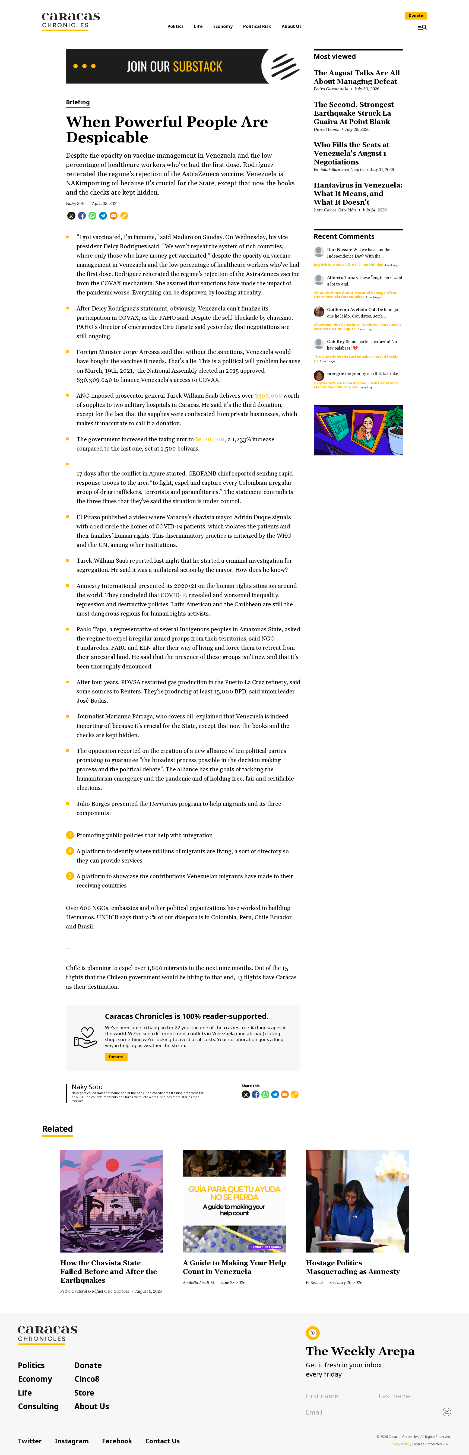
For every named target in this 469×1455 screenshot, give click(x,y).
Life (198, 26)
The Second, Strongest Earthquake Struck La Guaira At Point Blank (354, 113)
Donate (416, 15)
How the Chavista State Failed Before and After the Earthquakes (108, 1272)
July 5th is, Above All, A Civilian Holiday (348, 264)
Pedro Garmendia (331, 88)
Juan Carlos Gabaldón (335, 210)
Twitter (30, 1441)
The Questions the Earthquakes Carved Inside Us (356, 358)
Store (84, 1392)
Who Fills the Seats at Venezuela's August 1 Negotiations (351, 154)
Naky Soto (75, 203)
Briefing (78, 102)
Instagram (72, 1441)
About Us (292, 26)
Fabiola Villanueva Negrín (339, 169)
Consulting (38, 1406)
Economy (223, 26)
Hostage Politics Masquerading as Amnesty (353, 1267)
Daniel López (326, 129)
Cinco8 (86, 1379)
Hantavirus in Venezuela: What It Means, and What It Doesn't (358, 194)
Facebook (117, 1441)
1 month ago (373, 297)
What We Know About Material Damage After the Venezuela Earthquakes (355, 294)
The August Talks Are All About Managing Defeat (357, 77)
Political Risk (257, 26)
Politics (175, 26)
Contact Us (162, 1441)
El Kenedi (314, 1282)
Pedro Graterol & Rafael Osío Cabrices (94, 1291)
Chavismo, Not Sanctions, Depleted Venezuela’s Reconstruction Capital (357, 326)
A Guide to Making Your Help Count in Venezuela (234, 1267)
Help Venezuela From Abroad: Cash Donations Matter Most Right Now (356, 385)
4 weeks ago (391, 265)
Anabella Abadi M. (198, 1282)
